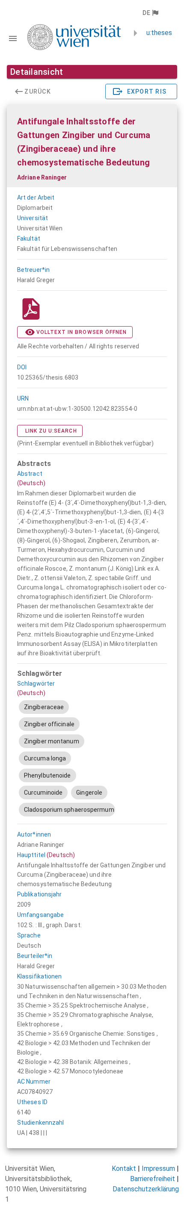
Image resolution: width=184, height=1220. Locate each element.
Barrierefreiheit (152, 1179)
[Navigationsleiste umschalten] (13, 38)
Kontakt (124, 1168)
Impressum (158, 1168)
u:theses (159, 33)
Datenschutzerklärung (146, 1189)
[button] (150, 13)
